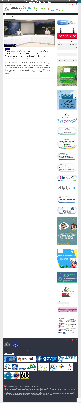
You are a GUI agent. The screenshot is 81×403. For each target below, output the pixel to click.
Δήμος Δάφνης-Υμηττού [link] (21, 385)
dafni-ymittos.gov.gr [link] (47, 394)
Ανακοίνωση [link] (16, 58)
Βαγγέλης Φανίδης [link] (41, 58)
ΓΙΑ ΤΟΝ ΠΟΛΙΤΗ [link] (50, 14)
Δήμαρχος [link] (7, 58)
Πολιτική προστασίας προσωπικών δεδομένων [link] (15, 351)
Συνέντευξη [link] (20, 58)
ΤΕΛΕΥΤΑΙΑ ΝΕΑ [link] (33, 14)
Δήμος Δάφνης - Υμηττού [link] (27, 58)
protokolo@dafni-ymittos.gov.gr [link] (40, 2)
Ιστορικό (59, 301)
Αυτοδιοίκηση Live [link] (48, 58)
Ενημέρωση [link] (12, 58)
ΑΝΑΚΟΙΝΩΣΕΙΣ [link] (24, 14)
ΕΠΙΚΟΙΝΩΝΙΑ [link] (71, 14)
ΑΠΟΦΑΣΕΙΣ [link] (57, 14)
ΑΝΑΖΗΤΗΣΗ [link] (64, 14)
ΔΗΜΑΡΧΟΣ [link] (7, 48)
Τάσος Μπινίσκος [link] (35, 58)
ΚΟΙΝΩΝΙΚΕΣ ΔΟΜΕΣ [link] (41, 14)
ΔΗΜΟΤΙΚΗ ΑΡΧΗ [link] (16, 14)
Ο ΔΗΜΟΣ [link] (9, 14)
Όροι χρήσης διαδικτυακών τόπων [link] (36, 351)
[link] (79, 1)
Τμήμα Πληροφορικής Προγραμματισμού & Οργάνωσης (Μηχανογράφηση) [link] (32, 388)
